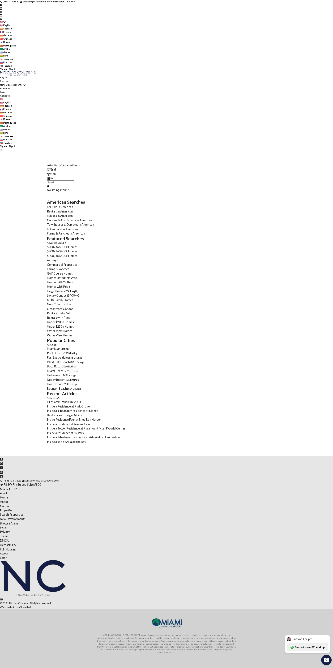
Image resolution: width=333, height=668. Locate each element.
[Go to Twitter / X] (1, 11)
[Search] (48, 185)
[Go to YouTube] (1, 15)
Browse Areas (9, 523)
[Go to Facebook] (1, 5)
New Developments (11, 84)
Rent (3, 81)
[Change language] (3, 22)
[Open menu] (1, 150)
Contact (5, 95)
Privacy (5, 531)
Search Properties (11, 514)
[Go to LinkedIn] (1, 18)
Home (4, 497)
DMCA (4, 540)
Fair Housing (8, 549)
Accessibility (8, 545)
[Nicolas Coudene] (33, 594)
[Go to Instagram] (1, 8)
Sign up (4, 69)
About (3, 88)
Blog (2, 91)
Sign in (12, 69)
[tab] (166, 169)
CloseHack (25, 607)
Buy (2, 77)
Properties (6, 510)
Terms (4, 536)
